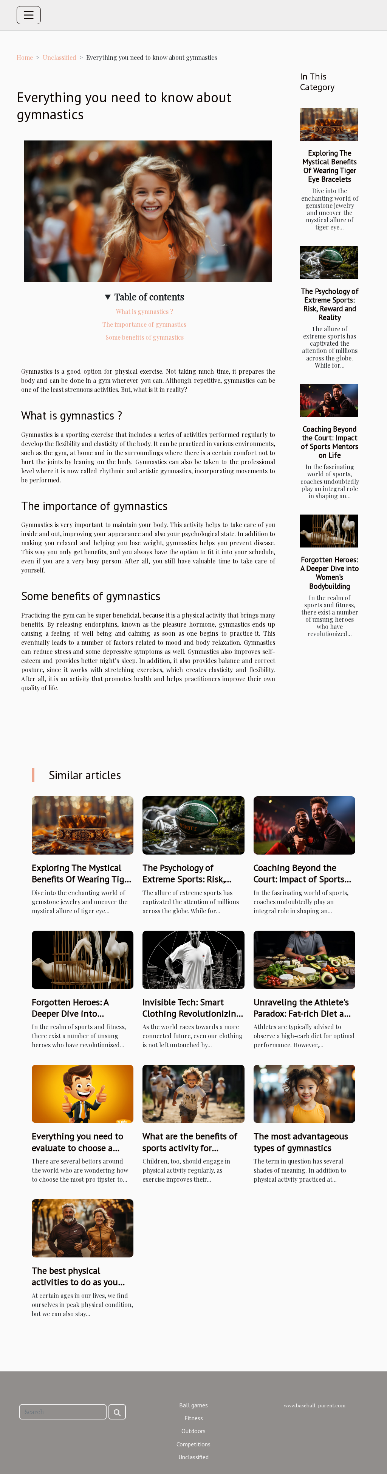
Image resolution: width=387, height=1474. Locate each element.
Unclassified (59, 57)
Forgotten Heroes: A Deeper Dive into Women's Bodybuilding (329, 572)
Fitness (193, 1418)
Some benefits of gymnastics (144, 337)
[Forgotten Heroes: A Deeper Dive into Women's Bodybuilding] (329, 531)
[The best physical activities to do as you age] (82, 1227)
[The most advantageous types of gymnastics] (304, 1093)
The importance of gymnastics (144, 324)
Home (25, 57)
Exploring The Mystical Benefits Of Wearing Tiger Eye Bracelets (329, 166)
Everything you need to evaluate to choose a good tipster (77, 1147)
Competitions (193, 1444)
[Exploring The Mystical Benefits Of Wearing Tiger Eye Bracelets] (329, 124)
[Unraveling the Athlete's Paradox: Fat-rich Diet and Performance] (304, 959)
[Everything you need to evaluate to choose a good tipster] (82, 1093)
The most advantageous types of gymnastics (301, 1141)
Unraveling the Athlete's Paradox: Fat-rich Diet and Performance (304, 1013)
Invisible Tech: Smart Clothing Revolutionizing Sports (191, 1013)
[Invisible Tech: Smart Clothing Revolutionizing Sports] (193, 959)
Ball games (193, 1405)
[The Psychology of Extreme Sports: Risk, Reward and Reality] (329, 262)
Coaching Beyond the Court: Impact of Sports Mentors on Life (329, 442)
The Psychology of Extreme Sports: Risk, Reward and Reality (330, 304)
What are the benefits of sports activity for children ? (189, 1147)
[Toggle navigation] (29, 15)
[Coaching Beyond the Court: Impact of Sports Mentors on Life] (329, 400)
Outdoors (193, 1431)
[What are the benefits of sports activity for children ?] (193, 1093)
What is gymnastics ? (144, 311)
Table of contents (149, 296)
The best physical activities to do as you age (75, 1282)
